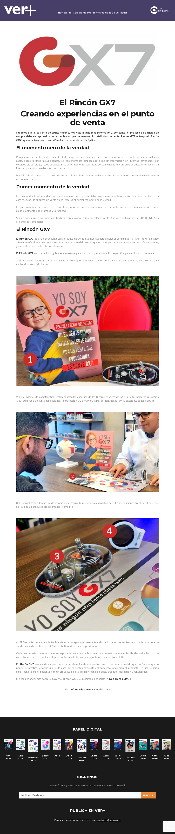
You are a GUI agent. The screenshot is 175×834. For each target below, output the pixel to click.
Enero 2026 (142, 757)
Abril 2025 (106, 757)
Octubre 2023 (33, 759)
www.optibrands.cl (100, 689)
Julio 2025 (118, 757)
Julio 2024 (69, 757)
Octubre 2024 (81, 759)
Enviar (148, 795)
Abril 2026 (155, 757)
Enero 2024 (45, 757)
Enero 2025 (94, 757)
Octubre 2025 (130, 759)
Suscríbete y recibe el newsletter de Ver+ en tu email (87, 785)
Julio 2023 (20, 757)
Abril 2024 (57, 757)
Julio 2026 (167, 757)
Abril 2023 (8, 757)
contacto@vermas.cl (108, 820)
